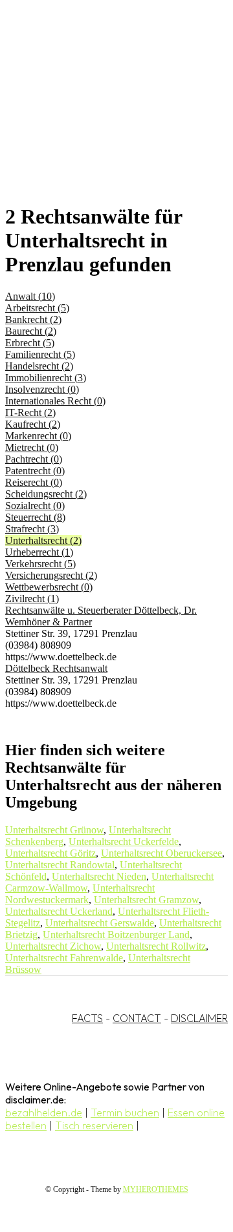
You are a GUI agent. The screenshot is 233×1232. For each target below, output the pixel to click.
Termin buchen (125, 1112)
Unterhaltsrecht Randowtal (60, 864)
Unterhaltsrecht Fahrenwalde (64, 957)
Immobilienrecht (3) (45, 377)
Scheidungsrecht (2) (46, 493)
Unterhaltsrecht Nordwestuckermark (80, 893)
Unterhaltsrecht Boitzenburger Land (116, 934)
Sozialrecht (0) (35, 505)
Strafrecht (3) (32, 528)
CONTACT (137, 1018)
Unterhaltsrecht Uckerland (59, 911)
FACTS (87, 1018)
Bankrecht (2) (33, 319)
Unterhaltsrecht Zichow (53, 946)
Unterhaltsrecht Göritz (50, 853)
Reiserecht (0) (33, 482)
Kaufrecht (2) (32, 424)
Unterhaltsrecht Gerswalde (99, 922)
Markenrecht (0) (38, 435)
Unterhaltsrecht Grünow (54, 829)
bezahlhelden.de (43, 1112)
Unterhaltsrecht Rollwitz (156, 946)
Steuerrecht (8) (35, 517)
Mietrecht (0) (31, 447)
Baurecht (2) (30, 331)
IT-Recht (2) (30, 412)
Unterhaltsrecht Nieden (99, 876)
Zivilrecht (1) (32, 598)
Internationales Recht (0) (55, 400)
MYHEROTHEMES (155, 1189)
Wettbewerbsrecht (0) (49, 586)
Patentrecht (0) (35, 470)
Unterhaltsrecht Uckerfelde (124, 841)
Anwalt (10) (30, 296)
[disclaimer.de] (103, 116)
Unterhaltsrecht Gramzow (146, 899)
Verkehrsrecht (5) (40, 563)
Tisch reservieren (94, 1125)
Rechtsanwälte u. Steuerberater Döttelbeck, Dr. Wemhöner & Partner (101, 616)
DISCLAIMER (199, 1018)
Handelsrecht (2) (39, 365)
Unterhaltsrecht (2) (43, 540)
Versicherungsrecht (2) (51, 575)
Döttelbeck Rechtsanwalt (56, 668)
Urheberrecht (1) (39, 552)
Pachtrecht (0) (33, 459)
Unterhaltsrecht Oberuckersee (161, 853)
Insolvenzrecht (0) (42, 389)
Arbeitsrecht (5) (37, 307)
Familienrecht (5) (40, 354)
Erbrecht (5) (29, 342)
